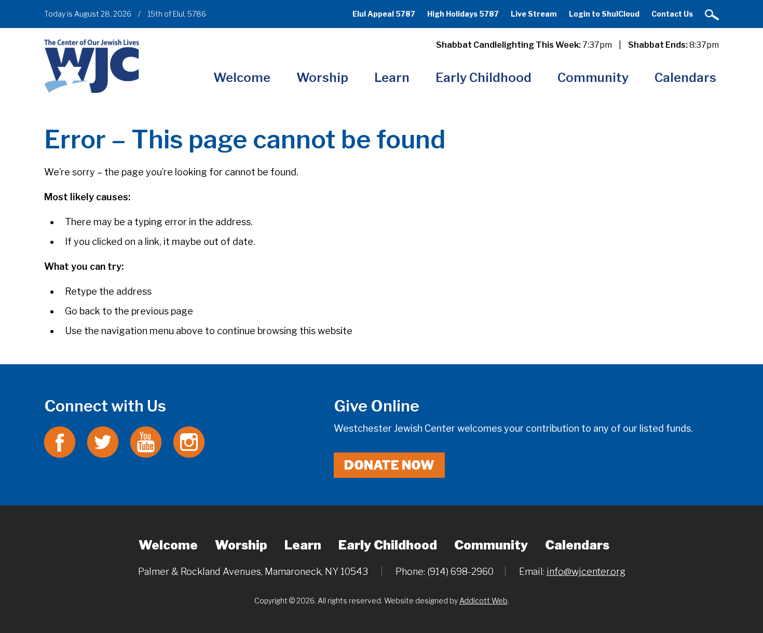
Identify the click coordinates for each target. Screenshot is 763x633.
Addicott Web (483, 600)
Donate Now (389, 465)
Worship (322, 77)
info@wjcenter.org (586, 571)
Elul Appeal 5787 (383, 13)
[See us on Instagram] (189, 441)
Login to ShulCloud (604, 13)
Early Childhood (483, 77)
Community (593, 77)
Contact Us (672, 13)
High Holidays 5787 (463, 13)
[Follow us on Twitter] (102, 441)
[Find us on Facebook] (59, 441)
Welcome (241, 77)
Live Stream (534, 13)
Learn (392, 77)
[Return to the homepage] (91, 65)
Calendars (685, 77)
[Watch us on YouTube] (145, 441)
